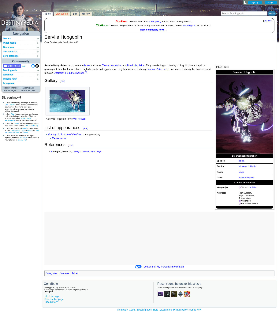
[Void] (240, 187)
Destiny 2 (22, 140)
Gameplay (8, 47)
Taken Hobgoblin (246, 178)
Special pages (9, 90)
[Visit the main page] (21, 17)
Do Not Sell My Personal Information (163, 266)
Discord (12, 66)
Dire (226, 67)
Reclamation (59, 138)
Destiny (23, 138)
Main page (122, 309)
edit (63, 81)
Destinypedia (10, 70)
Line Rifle (251, 187)
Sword (17, 123)
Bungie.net (9, 83)
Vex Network (79, 119)
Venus (25, 133)
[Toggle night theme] (245, 2)
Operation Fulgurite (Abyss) (69, 73)
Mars (29, 130)
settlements (10, 120)
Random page (27, 88)
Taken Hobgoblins (112, 65)
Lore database (11, 56)
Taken (219, 67)
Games (7, 38)
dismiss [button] (268, 20)
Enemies (64, 273)
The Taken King (31, 125)
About (132, 309)
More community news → (153, 29)
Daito (24, 128)
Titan (13, 114)
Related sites (10, 79)
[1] (86, 72)
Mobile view (195, 309)
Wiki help (8, 74)
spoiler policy (154, 21)
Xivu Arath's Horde (247, 166)
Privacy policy (180, 309)
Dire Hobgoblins (135, 65)
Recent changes (11, 88)
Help (155, 309)
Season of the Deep (157, 69)
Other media (9, 43)
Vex (6, 105)
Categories (51, 273)
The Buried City (17, 130)
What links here (28, 90)
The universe (10, 51)
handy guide (189, 25)
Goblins (12, 105)
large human (26, 118)
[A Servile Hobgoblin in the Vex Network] (67, 101)
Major (241, 172)
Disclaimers (166, 309)
